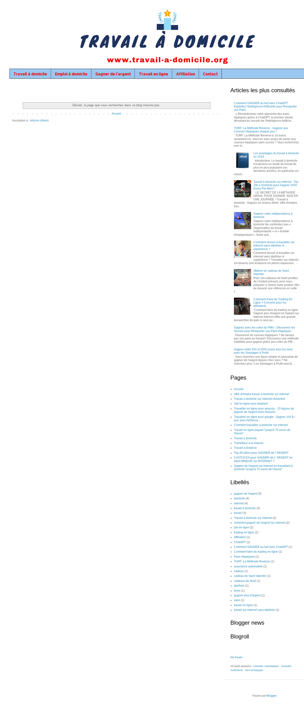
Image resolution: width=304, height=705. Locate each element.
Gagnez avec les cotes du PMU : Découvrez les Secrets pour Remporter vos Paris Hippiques (264, 329)
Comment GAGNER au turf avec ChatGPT (261, 547)
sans (237, 600)
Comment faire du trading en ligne (256, 551)
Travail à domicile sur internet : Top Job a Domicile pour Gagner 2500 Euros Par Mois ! (275, 185)
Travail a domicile (245, 438)
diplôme (239, 585)
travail (238, 513)
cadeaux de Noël (245, 581)
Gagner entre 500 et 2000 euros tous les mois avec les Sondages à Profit (263, 351)
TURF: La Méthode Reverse (252, 561)
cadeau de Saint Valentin (250, 576)
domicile (239, 498)
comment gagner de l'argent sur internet (259, 522)
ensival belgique (254, 670)
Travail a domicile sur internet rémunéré (259, 399)
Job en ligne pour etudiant (251, 403)
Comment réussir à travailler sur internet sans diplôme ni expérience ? (273, 246)
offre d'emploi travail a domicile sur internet (261, 394)
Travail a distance (245, 447)
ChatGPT (240, 542)
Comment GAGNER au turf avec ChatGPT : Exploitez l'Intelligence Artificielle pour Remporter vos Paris (265, 106)
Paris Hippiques (244, 556)
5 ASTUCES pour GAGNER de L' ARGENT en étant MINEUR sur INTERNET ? (263, 459)
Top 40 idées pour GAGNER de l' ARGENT (261, 452)
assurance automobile (248, 566)
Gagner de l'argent (113, 73)
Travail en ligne (153, 73)
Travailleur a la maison (248, 443)
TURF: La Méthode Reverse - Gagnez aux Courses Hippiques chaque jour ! (261, 129)
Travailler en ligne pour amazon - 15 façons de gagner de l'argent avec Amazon (264, 410)
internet (239, 503)
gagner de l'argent (245, 493)
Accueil (116, 113)
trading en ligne (244, 532)
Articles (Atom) (39, 120)
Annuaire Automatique (266, 666)
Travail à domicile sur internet (253, 518)
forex (237, 590)
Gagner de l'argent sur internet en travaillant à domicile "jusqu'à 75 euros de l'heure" (263, 467)
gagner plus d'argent (247, 595)
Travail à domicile (30, 73)
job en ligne (241, 527)
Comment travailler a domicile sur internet (261, 425)
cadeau (239, 571)
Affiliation (185, 73)
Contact (210, 73)
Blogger (271, 695)
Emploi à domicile (71, 73)
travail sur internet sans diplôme (254, 610)
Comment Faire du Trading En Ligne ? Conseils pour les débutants (272, 303)
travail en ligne (243, 605)
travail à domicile (245, 508)
